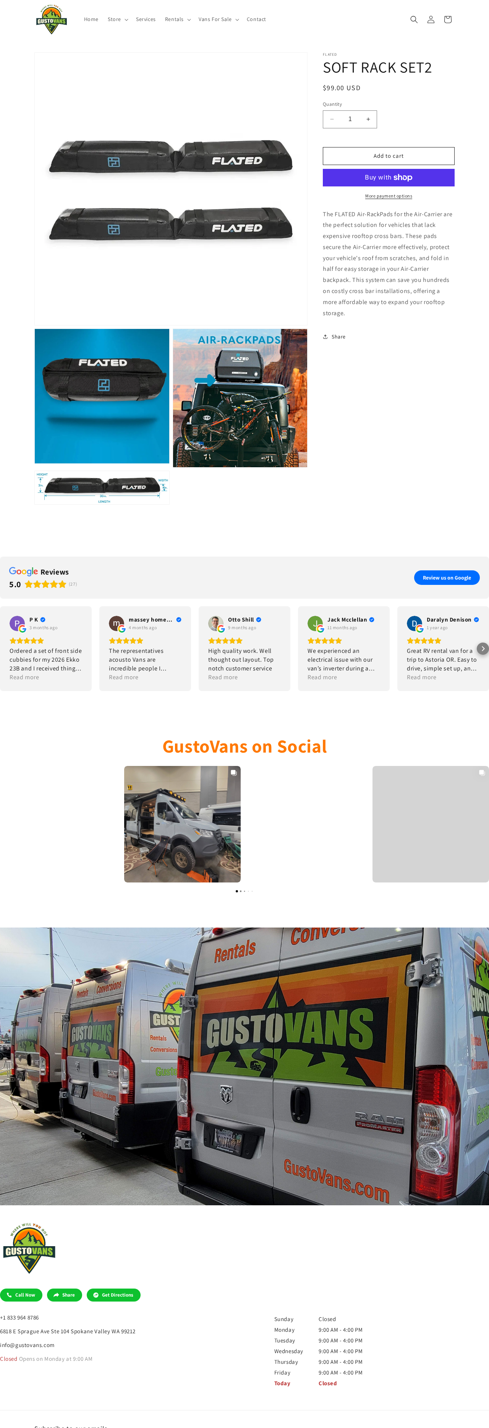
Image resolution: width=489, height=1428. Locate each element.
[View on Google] (17, 623)
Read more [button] (24, 677)
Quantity (332, 104)
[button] (117, 19)
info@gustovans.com (27, 1345)
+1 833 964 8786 (19, 1317)
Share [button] (339, 336)
